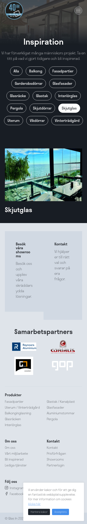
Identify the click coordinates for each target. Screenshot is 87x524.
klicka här (34, 503)
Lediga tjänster (16, 465)
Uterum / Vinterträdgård (22, 407)
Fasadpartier (62, 71)
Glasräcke (18, 96)
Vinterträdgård (67, 120)
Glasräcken (13, 418)
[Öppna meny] (78, 10)
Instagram (17, 487)
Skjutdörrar (42, 108)
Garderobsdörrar (28, 83)
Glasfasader (62, 83)
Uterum (13, 120)
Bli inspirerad (14, 459)
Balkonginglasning (18, 413)
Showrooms (55, 459)
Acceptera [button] (60, 512)
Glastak (42, 96)
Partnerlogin (55, 465)
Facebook (17, 493)
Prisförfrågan (56, 453)
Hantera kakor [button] (39, 512)
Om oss (10, 447)
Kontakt (52, 447)
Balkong (35, 71)
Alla (16, 71)
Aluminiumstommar (61, 413)
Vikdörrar (37, 120)
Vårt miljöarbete (16, 453)
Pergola (16, 108)
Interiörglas (67, 96)
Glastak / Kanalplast (61, 401)
